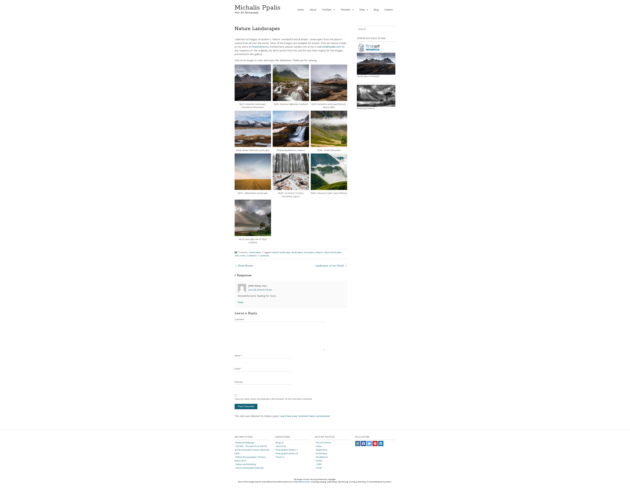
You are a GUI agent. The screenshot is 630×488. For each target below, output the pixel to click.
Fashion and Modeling (245, 464)
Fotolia (319, 460)
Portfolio (327, 9)
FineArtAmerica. (260, 46)
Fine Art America (323, 442)
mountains (309, 252)
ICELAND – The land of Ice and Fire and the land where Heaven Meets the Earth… (252, 450)
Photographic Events (285, 449)
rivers (243, 255)
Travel (278, 457)
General (279, 446)
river (237, 255)
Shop (362, 9)
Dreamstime (321, 453)
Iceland (275, 252)
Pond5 (319, 467)
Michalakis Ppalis (302, 482)
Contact (388, 9)
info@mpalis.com (331, 46)
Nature (319, 252)
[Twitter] (369, 443)
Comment (239, 319)
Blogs (278, 442)
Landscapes (255, 252)
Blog (376, 9)
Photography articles (285, 453)
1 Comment (263, 255)
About (313, 9)
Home (300, 9)
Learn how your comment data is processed (305, 416)
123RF (318, 464)
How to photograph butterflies (249, 467)
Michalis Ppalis (257, 8)
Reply (240, 302)
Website (239, 381)
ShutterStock (321, 449)
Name (238, 355)
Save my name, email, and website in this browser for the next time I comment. (273, 398)
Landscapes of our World (331, 265)
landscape (285, 252)
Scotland (251, 255)
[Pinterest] (375, 443)
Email (238, 368)
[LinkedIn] (380, 443)
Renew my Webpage (244, 442)
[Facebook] (363, 443)
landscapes (297, 252)
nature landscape (332, 252)
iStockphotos (322, 457)
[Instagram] (357, 443)
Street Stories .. (244, 265)
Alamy (319, 446)
